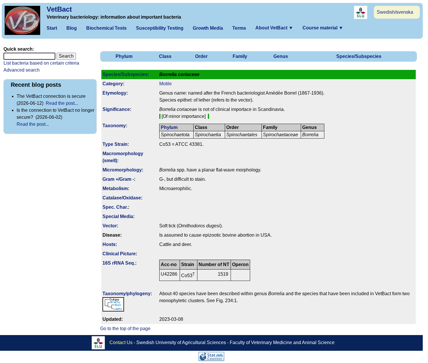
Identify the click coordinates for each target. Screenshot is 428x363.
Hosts (109, 244)
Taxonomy (114, 125)
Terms (239, 28)
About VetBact (274, 27)
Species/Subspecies (358, 56)
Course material (323, 27)
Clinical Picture (119, 253)
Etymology (114, 93)
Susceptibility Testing (159, 28)
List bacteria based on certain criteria (41, 63)
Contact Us (120, 342)
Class (165, 56)
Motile (165, 83)
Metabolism (115, 188)
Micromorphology (122, 169)
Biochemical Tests (106, 28)
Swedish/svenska (395, 12)
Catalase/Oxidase (121, 197)
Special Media (117, 216)
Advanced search (21, 70)
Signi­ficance (116, 109)
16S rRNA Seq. (118, 263)
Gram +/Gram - (118, 179)
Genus (280, 56)
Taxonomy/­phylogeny (126, 293)
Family (240, 56)
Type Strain (115, 144)
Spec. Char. (115, 207)
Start (52, 28)
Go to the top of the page (125, 328)
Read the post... (62, 103)
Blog (71, 28)
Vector (109, 225)
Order (201, 56)
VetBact (59, 9)
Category (112, 83)
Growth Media (208, 28)
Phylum (124, 56)
